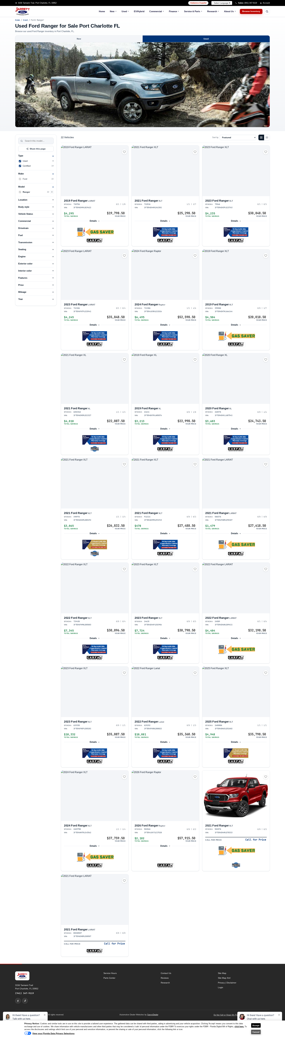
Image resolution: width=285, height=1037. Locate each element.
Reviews (165, 978)
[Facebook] (18, 1001)
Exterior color (25, 263)
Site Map (222, 973)
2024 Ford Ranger (150, 304)
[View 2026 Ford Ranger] (165, 796)
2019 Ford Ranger (79, 200)
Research (213, 11)
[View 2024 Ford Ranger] (165, 274)
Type (20, 156)
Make (21, 174)
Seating (22, 249)
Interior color (25, 271)
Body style (23, 207)
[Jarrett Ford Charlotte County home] (22, 11)
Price (21, 285)
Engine (22, 256)
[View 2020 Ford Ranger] (236, 378)
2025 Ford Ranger (219, 721)
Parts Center (109, 978)
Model (21, 187)
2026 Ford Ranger (150, 825)
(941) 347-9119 (24, 993)
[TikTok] (25, 1001)
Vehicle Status (25, 214)
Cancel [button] (255, 1032)
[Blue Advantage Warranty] (165, 232)
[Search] (22, 141)
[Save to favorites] (124, 151)
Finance (174, 11)
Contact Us (166, 973)
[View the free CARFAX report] (94, 240)
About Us (230, 11)
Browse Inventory (251, 11)
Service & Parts (193, 11)
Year (20, 299)
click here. (239, 1026)
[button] (95, 232)
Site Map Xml (224, 978)
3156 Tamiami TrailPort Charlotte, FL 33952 (26, 987)
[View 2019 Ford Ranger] (94, 170)
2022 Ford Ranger (78, 617)
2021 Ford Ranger (148, 200)
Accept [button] (255, 1025)
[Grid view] (261, 137)
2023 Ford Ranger (219, 200)
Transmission (25, 242)
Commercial (156, 11)
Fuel (20, 235)
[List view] (267, 137)
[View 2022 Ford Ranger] (94, 588)
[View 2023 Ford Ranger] (236, 170)
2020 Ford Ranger (218, 408)
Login (220, 987)
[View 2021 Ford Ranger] (165, 170)
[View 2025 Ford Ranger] (236, 692)
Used (125, 11)
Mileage (22, 292)
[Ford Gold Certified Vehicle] (94, 544)
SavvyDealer (152, 1015)
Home (102, 11)
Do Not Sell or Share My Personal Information (233, 1015)
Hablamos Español (198, 3)
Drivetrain (23, 228)
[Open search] (267, 11)
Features (22, 278)
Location (22, 200)
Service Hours (110, 973)
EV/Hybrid (139, 11)
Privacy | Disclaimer (227, 982)
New (113, 11)
